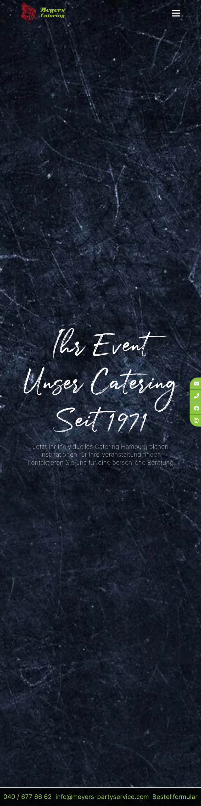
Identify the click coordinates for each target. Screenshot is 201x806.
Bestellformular (175, 797)
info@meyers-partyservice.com (102, 797)
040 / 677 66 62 (27, 797)
